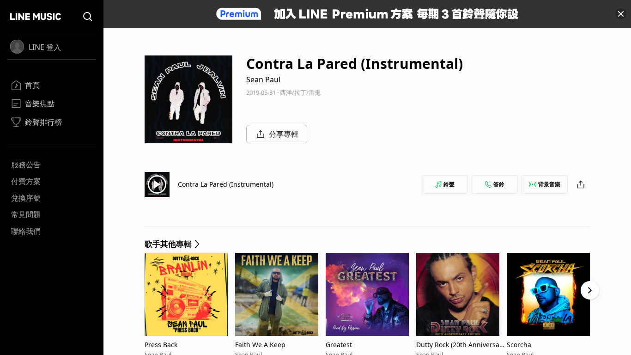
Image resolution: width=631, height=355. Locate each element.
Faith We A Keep (260, 345)
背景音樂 (549, 184)
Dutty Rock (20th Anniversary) (459, 345)
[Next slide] (590, 290)
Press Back (161, 345)
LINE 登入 (45, 47)
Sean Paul (263, 79)
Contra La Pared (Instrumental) (225, 184)
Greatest (339, 345)
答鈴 (498, 184)
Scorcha (519, 345)
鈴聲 (449, 184)
